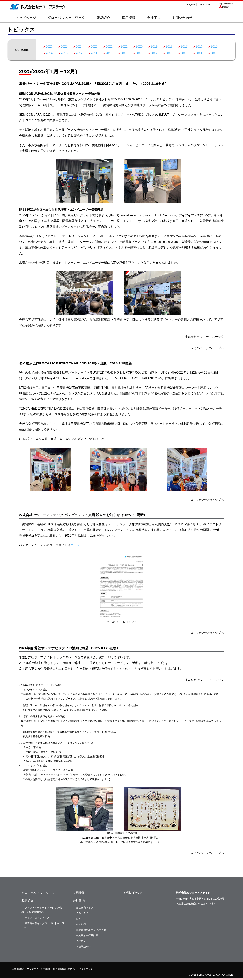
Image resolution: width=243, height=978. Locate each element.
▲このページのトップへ (207, 348)
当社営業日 (82, 941)
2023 (94, 46)
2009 (124, 53)
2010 (109, 53)
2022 (109, 46)
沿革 (78, 918)
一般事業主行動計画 (87, 935)
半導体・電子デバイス (37, 917)
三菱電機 (16, 969)
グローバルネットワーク (66, 17)
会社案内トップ (84, 907)
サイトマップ (86, 969)
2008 (139, 53)
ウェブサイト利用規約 (38, 969)
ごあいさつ (82, 913)
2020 (139, 46)
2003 (214, 53)
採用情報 (129, 17)
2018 (169, 46)
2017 (184, 46)
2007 (154, 53)
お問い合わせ (182, 17)
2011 (94, 53)
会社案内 (79, 900)
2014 (49, 53)
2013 (64, 53)
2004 (199, 53)
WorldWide (204, 4)
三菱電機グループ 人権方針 (91, 929)
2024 (79, 46)
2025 (64, 46)
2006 (169, 53)
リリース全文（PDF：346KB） (121, 622)
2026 (49, 46)
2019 (154, 46)
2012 (79, 53)
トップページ (26, 17)
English (191, 4)
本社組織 (81, 924)
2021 (124, 46)
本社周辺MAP (83, 946)
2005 (184, 53)
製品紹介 (27, 900)
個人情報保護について (64, 969)
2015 (214, 46)
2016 (199, 46)
